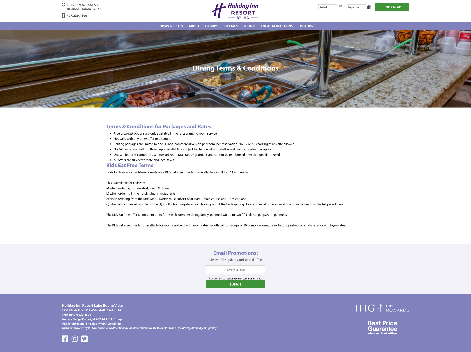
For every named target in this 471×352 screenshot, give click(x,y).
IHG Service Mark (73, 323)
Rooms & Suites (170, 26)
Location (306, 26)
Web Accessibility (110, 323)
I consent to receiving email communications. (237, 278)
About (194, 26)
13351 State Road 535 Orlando (84, 7)
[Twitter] (84, 338)
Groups (211, 26)
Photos (249, 26)
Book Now (392, 7)
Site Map (91, 323)
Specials (231, 26)
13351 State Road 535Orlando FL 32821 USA (91, 310)
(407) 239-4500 (81, 314)
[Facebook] (65, 338)
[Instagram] (75, 338)
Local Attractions (277, 26)
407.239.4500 (77, 16)
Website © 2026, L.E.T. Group (92, 319)
